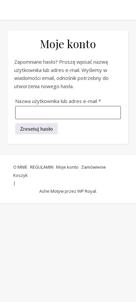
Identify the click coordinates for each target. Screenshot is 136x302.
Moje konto (67, 167)
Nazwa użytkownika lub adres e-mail (68, 100)
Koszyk (20, 175)
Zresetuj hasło (36, 129)
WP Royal (86, 191)
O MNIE (20, 167)
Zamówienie (93, 167)
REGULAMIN (41, 167)
